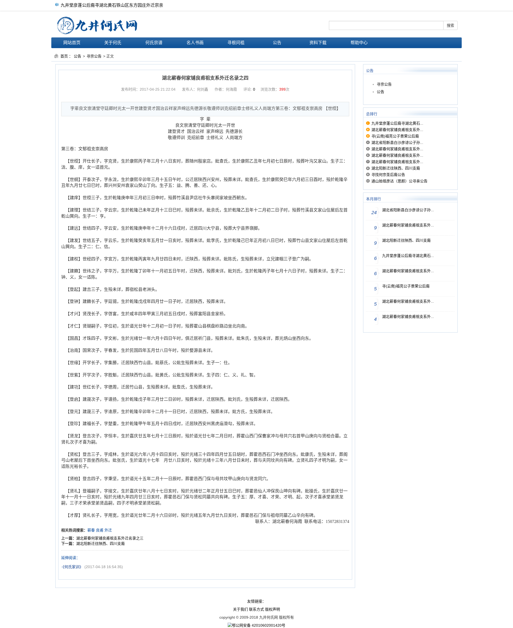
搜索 (450, 25)
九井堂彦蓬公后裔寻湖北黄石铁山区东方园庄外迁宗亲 (112, 4)
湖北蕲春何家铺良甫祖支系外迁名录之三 (109, 538)
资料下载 (318, 42)
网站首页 (71, 42)
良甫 (99, 530)
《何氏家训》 (73, 567)
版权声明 (272, 609)
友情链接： (256, 601)
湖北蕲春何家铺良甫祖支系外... (397, 130)
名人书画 (195, 42)
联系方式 (256, 609)
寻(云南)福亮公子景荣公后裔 (395, 136)
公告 (277, 42)
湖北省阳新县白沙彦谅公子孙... (397, 142)
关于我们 (240, 609)
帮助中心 (359, 42)
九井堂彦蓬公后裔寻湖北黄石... (397, 123)
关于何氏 (112, 42)
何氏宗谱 (153, 42)
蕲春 (91, 530)
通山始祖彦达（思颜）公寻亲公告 (399, 181)
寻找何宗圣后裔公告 (388, 174)
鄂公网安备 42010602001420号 (258, 625)
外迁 (108, 530)
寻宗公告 (94, 56)
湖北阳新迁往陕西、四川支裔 (100, 543)
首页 (64, 56)
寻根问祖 (235, 42)
